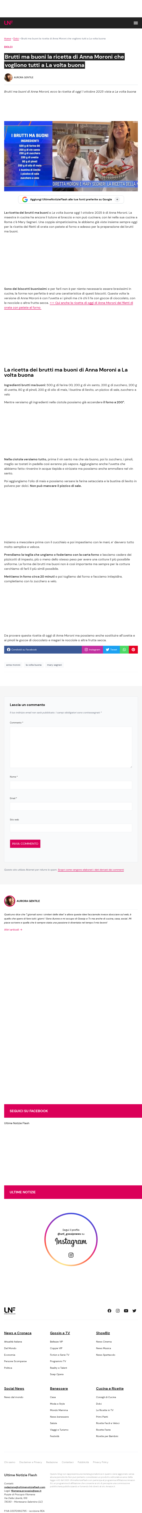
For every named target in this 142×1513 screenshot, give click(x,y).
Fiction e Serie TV (59, 1354)
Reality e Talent (58, 1367)
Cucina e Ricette (110, 1388)
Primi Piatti (102, 1416)
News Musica (103, 1348)
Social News (14, 1388)
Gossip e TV (60, 1333)
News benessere (59, 1416)
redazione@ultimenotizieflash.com (24, 1487)
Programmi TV (58, 1361)
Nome (14, 776)
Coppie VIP (56, 1348)
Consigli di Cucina (106, 1397)
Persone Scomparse (15, 1361)
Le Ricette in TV (104, 1410)
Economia (9, 1354)
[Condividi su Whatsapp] (124, 649)
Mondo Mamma (59, 1410)
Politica (8, 1367)
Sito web (14, 819)
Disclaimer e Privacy (30, 1462)
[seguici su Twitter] (134, 1310)
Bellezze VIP (56, 1341)
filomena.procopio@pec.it (26, 1490)
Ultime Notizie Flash (16, 1123)
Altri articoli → (13, 929)
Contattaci (68, 1462)
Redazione (52, 1462)
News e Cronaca (18, 1333)
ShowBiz (103, 1333)
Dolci (16, 38)
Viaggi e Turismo (59, 1429)
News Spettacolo (105, 1354)
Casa (53, 1397)
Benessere (59, 1388)
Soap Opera (57, 1374)
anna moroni (13, 664)
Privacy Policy (100, 1462)
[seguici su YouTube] (126, 1310)
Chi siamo (9, 1462)
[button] (136, 23)
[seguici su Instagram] (117, 1310)
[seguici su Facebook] (109, 1310)
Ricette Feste (103, 1429)
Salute (53, 1423)
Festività (54, 1436)
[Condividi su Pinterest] (133, 649)
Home (7, 38)
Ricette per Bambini (107, 1436)
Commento (16, 722)
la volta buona (34, 664)
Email (13, 798)
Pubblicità (83, 1462)
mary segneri (54, 664)
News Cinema (104, 1341)
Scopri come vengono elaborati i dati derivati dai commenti (91, 869)
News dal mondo (13, 1397)
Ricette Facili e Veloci (107, 1423)
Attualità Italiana (13, 1341)
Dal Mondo (10, 1348)
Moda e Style (57, 1403)
